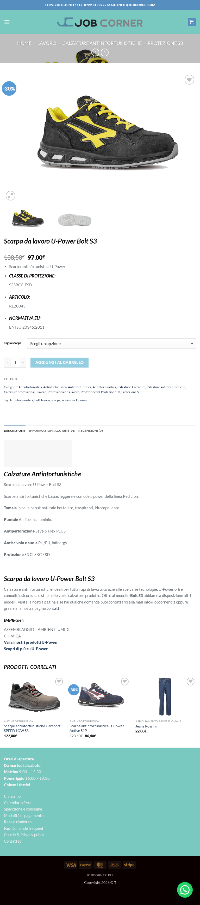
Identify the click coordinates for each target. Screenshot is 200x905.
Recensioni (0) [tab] (90, 431)
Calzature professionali (19, 392)
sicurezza (68, 400)
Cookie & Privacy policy (24, 834)
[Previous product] (105, 52)
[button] (7, 22)
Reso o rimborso (18, 821)
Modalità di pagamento (23, 815)
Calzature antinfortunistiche (102, 43)
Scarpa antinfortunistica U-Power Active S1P (97, 728)
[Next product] (95, 52)
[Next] (185, 137)
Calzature (124, 387)
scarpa (55, 400)
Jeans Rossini (146, 726)
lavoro (45, 400)
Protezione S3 (165, 43)
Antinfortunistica (30, 387)
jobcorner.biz (100, 875)
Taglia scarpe (13, 343)
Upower (81, 400)
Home (24, 43)
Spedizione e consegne (23, 809)
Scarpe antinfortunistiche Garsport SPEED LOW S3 (32, 728)
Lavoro (47, 43)
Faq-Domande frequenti (24, 828)
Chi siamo (12, 796)
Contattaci (13, 841)
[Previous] (14, 137)
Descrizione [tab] (15, 431)
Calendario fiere (18, 802)
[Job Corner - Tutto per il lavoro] (100, 22)
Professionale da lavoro (63, 392)
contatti (53, 608)
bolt (37, 400)
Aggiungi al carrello (59, 362)
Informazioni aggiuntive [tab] (52, 431)
